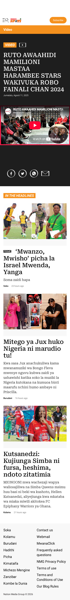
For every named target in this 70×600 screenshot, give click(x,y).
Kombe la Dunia (15, 583)
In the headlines (19, 196)
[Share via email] (45, 173)
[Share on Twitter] (23, 173)
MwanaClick (46, 543)
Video (10, 45)
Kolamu (9, 537)
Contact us (45, 530)
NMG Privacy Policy (51, 561)
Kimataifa (10, 563)
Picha (7, 557)
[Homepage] (15, 21)
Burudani (10, 543)
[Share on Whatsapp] (34, 173)
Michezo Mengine (16, 570)
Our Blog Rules (48, 586)
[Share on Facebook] (11, 173)
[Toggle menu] (6, 20)
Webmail (43, 537)
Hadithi (8, 550)
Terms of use (46, 568)
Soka (7, 530)
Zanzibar (9, 577)
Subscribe (58, 20)
